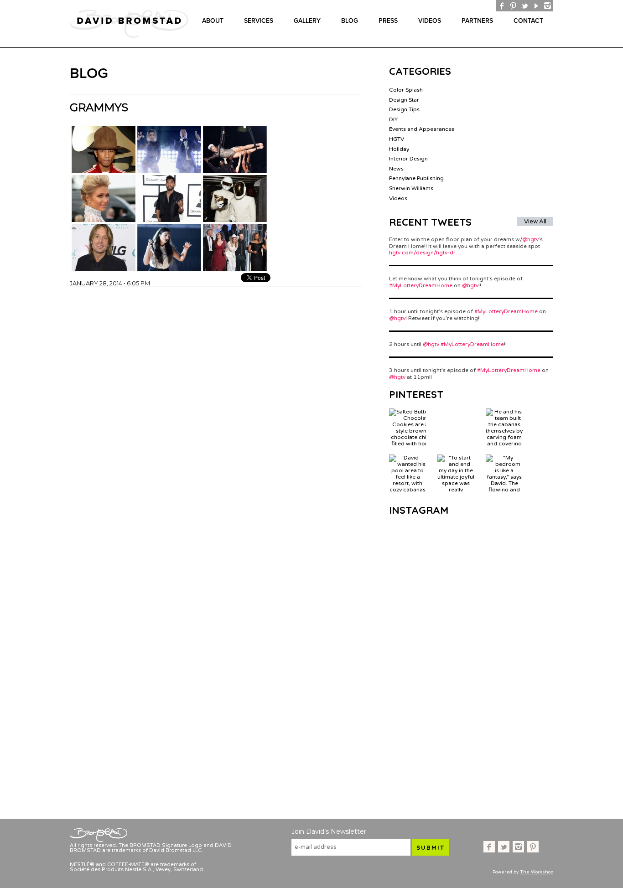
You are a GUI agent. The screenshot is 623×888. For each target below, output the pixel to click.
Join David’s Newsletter (328, 831)
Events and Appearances (421, 129)
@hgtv (530, 239)
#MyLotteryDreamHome (420, 285)
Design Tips (404, 109)
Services (258, 21)
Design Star (404, 100)
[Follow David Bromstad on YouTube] (536, 5)
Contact (528, 21)
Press (388, 21)
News (396, 168)
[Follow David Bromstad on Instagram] (547, 5)
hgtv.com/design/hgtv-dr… (425, 252)
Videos (429, 21)
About (212, 21)
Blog (349, 21)
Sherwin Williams (411, 188)
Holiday (399, 149)
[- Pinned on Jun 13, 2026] (455, 411)
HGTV (396, 139)
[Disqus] (216, 401)
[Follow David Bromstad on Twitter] (524, 5)
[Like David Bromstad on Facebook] (502, 5)
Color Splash (406, 90)
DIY (393, 119)
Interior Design (408, 158)
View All (535, 221)
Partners (477, 21)
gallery (307, 21)
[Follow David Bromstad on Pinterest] (513, 5)
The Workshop (536, 872)
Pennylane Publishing (416, 178)
